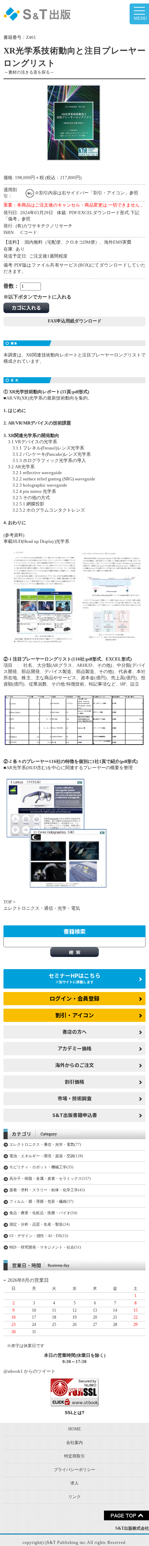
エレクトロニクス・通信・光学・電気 (41, 908)
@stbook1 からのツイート (29, 1371)
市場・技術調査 (74, 1098)
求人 (74, 1483)
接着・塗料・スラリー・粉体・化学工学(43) (47, 1190)
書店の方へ (74, 1031)
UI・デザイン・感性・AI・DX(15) (38, 1236)
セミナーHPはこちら (74, 977)
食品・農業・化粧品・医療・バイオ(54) (43, 1213)
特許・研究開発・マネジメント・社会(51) (45, 1247)
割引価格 (74, 1081)
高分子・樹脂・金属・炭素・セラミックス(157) (50, 1178)
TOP (7, 902)
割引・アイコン (74, 1015)
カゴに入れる (26, 307)
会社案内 (74, 1442)
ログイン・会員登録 (74, 998)
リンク (74, 1496)
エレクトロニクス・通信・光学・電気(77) (45, 1144)
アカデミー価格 (74, 1048)
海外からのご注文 (74, 1064)
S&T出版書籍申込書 (74, 1114)
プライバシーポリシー (74, 1469)
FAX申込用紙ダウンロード (75, 321)
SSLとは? (75, 1412)
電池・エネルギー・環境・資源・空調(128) (46, 1156)
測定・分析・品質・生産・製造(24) (39, 1224)
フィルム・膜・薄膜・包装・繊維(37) (41, 1201)
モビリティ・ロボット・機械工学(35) (41, 1167)
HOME (74, 1429)
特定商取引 (74, 1456)
